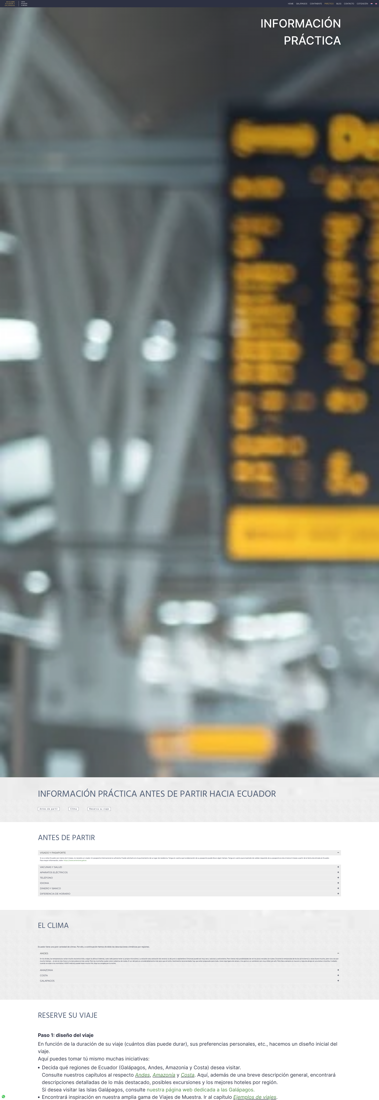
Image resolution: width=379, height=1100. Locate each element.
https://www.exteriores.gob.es (75, 860)
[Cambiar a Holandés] (371, 3)
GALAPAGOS (47, 980)
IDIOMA (44, 883)
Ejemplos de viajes (254, 1097)
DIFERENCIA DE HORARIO (55, 893)
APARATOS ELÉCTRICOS (54, 872)
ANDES (44, 953)
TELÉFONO (46, 877)
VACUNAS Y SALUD (51, 867)
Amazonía (164, 1075)
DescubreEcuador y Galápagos (10, 3)
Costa (187, 1075)
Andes (142, 1075)
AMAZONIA (46, 970)
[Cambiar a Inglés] (376, 3)
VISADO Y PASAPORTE (53, 852)
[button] (189, 852)
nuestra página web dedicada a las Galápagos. (201, 1090)
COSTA (44, 975)
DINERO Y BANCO (50, 888)
